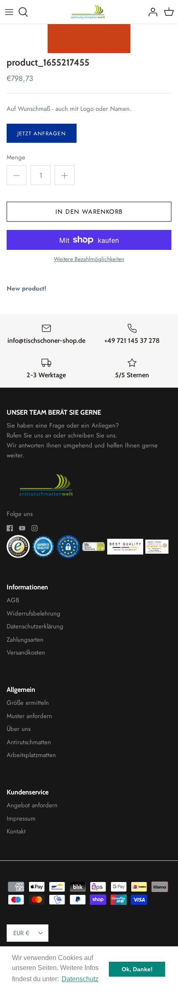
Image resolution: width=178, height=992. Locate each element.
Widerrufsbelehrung (33, 613)
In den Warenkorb (89, 211)
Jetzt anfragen (41, 133)
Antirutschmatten (29, 742)
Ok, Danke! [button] (137, 969)
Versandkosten (26, 652)
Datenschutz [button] (80, 978)
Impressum (21, 818)
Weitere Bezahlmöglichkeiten (89, 259)
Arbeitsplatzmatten (31, 755)
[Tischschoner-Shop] (89, 12)
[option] (89, 38)
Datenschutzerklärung (35, 626)
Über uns (19, 728)
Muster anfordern (29, 716)
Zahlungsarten (25, 639)
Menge (16, 157)
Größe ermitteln (28, 702)
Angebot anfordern (32, 805)
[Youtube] (22, 528)
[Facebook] (10, 528)
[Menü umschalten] (9, 12)
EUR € (21, 933)
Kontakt (16, 831)
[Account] (151, 12)
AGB (13, 600)
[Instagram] (34, 528)
